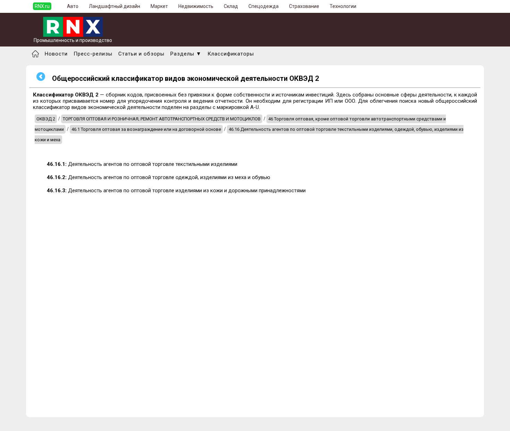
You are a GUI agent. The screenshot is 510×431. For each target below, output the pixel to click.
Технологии (343, 6)
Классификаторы (230, 54)
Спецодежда (263, 6)
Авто (72, 6)
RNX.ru (42, 6)
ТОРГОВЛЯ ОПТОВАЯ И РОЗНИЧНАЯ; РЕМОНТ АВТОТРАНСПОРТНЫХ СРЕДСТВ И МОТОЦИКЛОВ (162, 118)
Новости (56, 54)
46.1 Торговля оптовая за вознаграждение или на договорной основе (146, 129)
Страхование (304, 6)
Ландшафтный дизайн (114, 6)
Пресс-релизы (93, 54)
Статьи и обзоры (141, 54)
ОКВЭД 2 (45, 118)
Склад (231, 6)
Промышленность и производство (73, 40)
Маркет (159, 6)
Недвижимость (195, 6)
